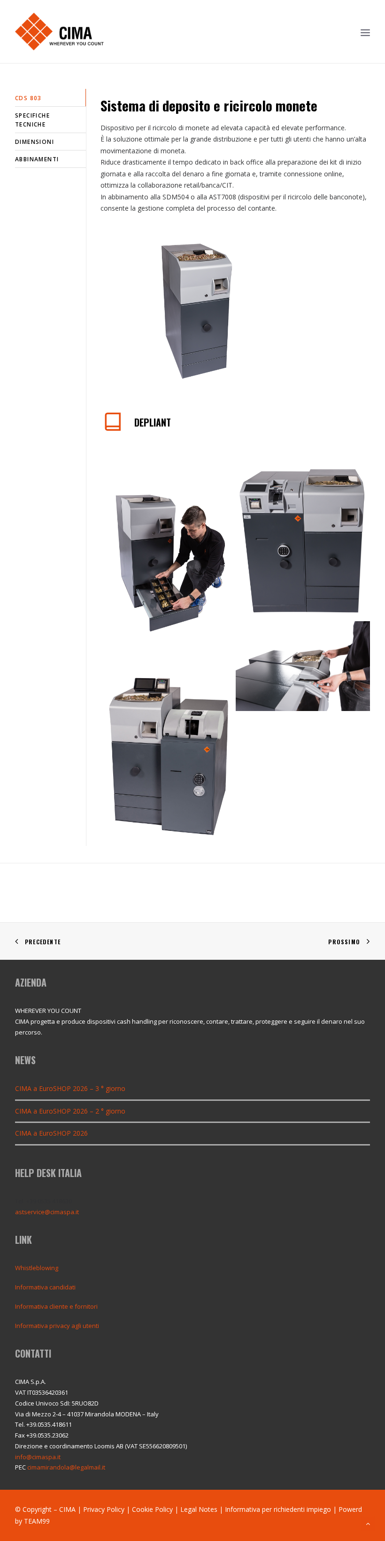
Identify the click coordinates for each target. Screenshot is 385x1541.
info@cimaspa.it (38, 1457)
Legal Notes (198, 1509)
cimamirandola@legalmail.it (66, 1467)
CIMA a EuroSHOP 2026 (51, 1133)
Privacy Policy (103, 1509)
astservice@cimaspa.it (47, 1212)
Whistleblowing (36, 1268)
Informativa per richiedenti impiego (278, 1509)
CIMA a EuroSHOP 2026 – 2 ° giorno (70, 1110)
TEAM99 (37, 1521)
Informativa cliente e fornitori (56, 1306)
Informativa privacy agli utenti (57, 1325)
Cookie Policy (152, 1509)
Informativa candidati (45, 1287)
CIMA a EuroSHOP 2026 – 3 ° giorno (70, 1088)
